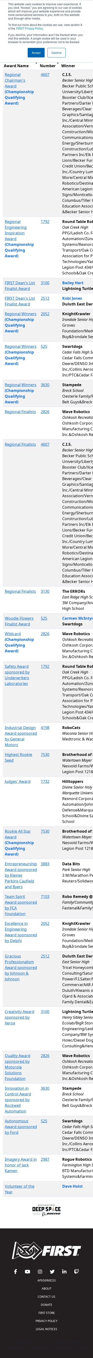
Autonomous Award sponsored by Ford (21, 1126)
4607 (45, 74)
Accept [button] (36, 53)
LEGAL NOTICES (46, 1329)
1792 (45, 221)
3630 (45, 384)
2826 (45, 411)
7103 (45, 896)
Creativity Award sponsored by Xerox (19, 1017)
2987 (45, 1159)
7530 (45, 754)
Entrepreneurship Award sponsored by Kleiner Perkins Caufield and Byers (21, 875)
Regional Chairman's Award (15, 80)
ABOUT (47, 1289)
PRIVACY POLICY (46, 1321)
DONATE (46, 1305)
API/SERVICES (46, 1280)
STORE (46, 1313)
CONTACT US (46, 1297)
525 (44, 346)
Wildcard (13, 633)
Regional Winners (20, 313)
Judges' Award (18, 781)
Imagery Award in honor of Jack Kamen (21, 1165)
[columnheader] (21, 63)
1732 (45, 781)
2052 (45, 313)
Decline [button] (57, 53)
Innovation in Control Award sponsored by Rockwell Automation (18, 1100)
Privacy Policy (29, 28)
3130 (45, 591)
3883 (45, 863)
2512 (45, 298)
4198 (45, 727)
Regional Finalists (20, 411)
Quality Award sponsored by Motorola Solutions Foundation (17, 1067)
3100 (45, 282)
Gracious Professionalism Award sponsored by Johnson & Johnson (21, 967)
